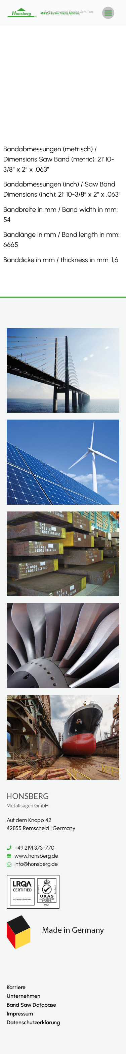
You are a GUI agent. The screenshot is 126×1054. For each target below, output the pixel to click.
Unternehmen (23, 996)
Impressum (20, 1013)
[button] (108, 13)
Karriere (16, 987)
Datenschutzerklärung (33, 1022)
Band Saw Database (31, 1005)
